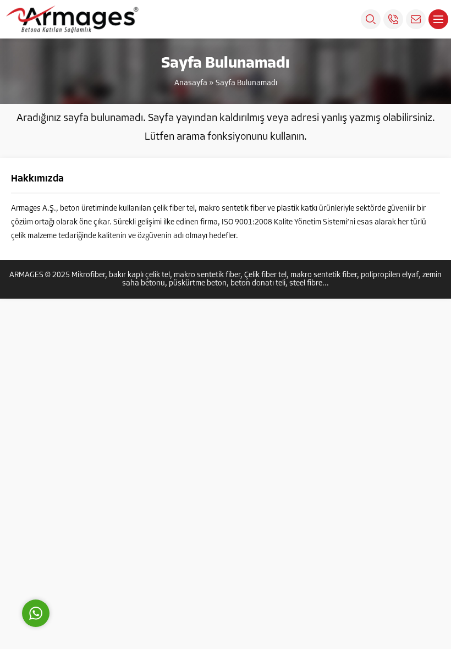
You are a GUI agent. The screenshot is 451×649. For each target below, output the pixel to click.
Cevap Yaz (104, 563)
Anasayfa (190, 83)
